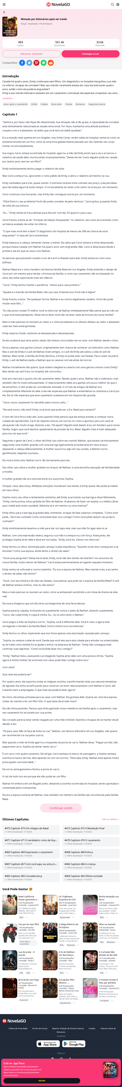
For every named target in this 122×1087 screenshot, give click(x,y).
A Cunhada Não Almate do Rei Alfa (108, 953)
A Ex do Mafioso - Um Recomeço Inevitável (67, 955)
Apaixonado (65, 917)
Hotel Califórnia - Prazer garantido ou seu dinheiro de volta (28, 901)
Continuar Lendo (61, 808)
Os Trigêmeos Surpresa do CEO (67, 898)
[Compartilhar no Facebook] (22, 63)
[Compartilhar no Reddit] (51, 63)
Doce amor (56, 104)
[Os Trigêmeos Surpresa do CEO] (50, 905)
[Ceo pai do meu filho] (9, 932)
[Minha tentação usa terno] (90, 905)
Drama (68, 104)
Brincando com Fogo (28, 979)
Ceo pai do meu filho (28, 924)
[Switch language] (117, 4)
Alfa (101, 942)
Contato (92, 1028)
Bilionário (71, 945)
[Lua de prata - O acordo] (9, 960)
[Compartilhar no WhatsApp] (44, 63)
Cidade (44, 104)
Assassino (24, 1000)
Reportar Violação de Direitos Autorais (68, 1028)
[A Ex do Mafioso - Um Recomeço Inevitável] (50, 960)
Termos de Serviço (39, 1028)
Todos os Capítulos (109, 819)
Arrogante (104, 1000)
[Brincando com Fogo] (9, 988)
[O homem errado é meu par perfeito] (90, 988)
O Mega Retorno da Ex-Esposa (68, 926)
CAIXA (34, 104)
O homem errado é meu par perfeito (108, 981)
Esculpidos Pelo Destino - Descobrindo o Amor (69, 982)
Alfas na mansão (107, 924)
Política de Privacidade (18, 1028)
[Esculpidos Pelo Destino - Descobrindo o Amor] (50, 988)
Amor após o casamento (16, 104)
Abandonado (65, 1003)
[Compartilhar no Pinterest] (36, 63)
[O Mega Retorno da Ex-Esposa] (50, 932)
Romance (80, 104)
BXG (21, 917)
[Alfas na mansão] (90, 932)
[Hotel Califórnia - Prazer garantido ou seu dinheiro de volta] (9, 905)
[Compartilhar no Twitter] (29, 63)
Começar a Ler (90, 53)
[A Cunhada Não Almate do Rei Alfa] (90, 960)
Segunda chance (97, 104)
